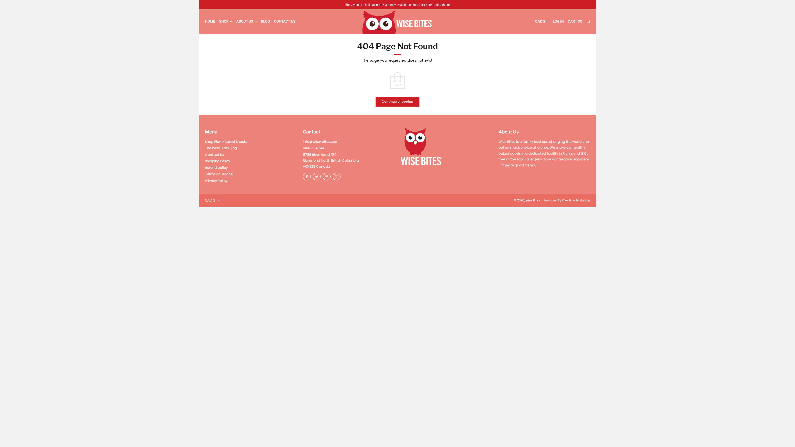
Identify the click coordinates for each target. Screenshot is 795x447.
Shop (224, 21)
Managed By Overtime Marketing (567, 200)
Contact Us (284, 21)
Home (210, 21)
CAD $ (540, 21)
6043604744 (313, 148)
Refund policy (216, 167)
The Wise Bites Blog (221, 148)
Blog (265, 21)
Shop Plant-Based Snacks (226, 141)
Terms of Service (219, 174)
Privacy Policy (216, 180)
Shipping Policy (217, 161)
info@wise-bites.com (320, 141)
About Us (244, 21)
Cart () (575, 21)
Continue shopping (397, 101)
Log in (558, 21)
